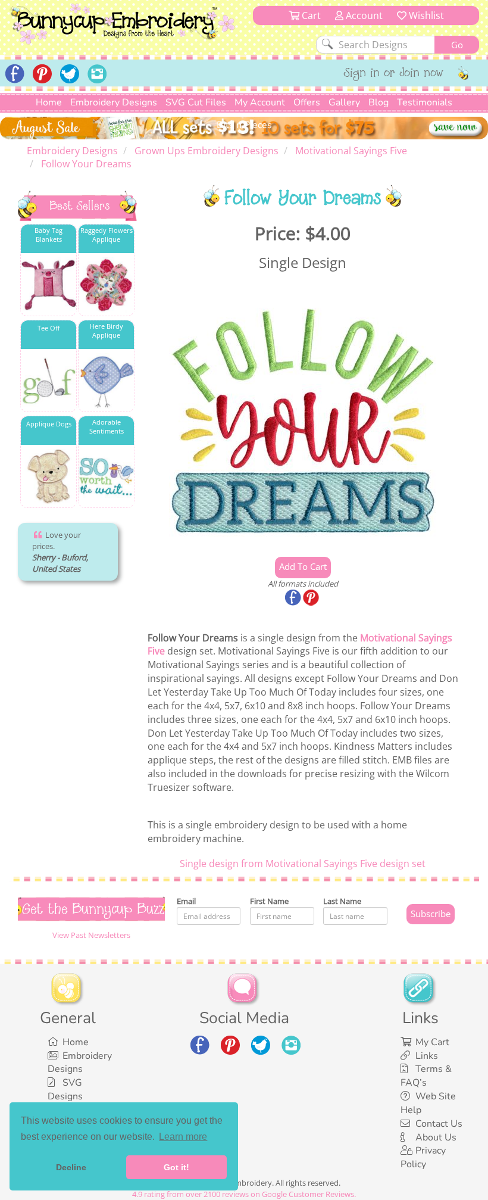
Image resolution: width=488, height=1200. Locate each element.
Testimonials (424, 102)
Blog (378, 102)
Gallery (344, 102)
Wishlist (425, 15)
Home (49, 102)
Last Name (342, 901)
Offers (306, 102)
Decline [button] (71, 1167)
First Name (269, 901)
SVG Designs (65, 1089)
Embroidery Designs (113, 102)
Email (186, 901)
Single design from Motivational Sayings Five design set (303, 863)
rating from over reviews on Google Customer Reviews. (244, 1194)
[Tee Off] (48, 381)
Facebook (294, 598)
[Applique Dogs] (48, 476)
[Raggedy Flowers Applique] (106, 285)
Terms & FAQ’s (426, 1075)
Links (426, 1055)
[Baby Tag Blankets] (48, 285)
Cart (310, 15)
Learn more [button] (183, 1137)
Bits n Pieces (244, 125)
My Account (259, 102)
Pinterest (312, 598)
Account (363, 15)
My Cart (432, 1042)
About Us (435, 1137)
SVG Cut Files (195, 102)
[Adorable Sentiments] (106, 476)
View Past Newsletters (91, 935)
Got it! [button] (176, 1167)
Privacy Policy (423, 1157)
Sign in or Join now (393, 74)
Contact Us (438, 1123)
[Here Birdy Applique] (106, 381)
